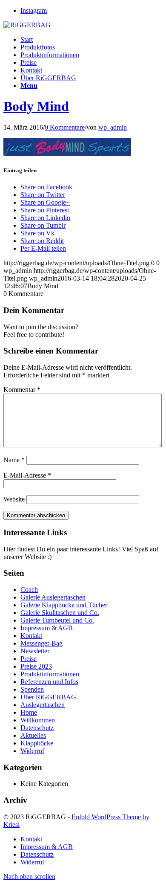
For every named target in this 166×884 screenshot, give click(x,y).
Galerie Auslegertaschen (53, 597)
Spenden (32, 689)
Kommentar (21, 389)
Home (28, 712)
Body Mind (36, 106)
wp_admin (112, 127)
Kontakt (31, 635)
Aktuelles (33, 735)
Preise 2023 (36, 666)
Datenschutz (37, 727)
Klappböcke (36, 743)
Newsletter (34, 651)
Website (14, 499)
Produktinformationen (49, 674)
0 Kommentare (65, 127)
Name (14, 460)
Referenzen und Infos (49, 681)
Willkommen (37, 720)
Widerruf (32, 750)
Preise (28, 658)
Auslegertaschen (42, 704)
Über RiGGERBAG (48, 697)
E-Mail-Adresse (27, 475)
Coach (29, 589)
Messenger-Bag (41, 643)
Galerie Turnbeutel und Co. (57, 620)
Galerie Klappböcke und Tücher (63, 605)
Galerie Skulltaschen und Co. (59, 612)
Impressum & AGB (46, 628)
